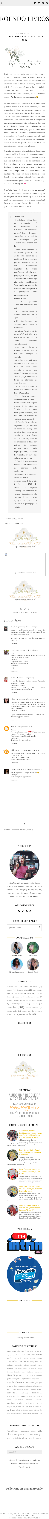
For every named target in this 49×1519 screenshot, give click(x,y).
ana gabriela (19, 1435)
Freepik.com (24, 1467)
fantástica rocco (19, 1372)
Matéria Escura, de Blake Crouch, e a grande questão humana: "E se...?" (29, 1207)
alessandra (25, 1431)
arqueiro (38, 1351)
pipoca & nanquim (35, 1396)
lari (18, 1438)
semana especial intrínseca (32, 1011)
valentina (14, 1413)
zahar (40, 1413)
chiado (39, 1358)
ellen (36, 1435)
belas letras (31, 1355)
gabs (40, 1435)
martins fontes (26, 1386)
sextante (25, 1407)
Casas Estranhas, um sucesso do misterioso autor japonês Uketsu (30, 1171)
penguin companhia (20, 1396)
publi (35, 1004)
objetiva (28, 1393)
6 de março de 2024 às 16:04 (24, 727)
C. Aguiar (14, 627)
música (9, 1000)
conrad (40, 1365)
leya (19, 1386)
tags (10, 1014)
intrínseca (18, 1382)
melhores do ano (32, 997)
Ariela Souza (15, 750)
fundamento (38, 1372)
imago (9, 1382)
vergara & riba (22, 1413)
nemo (9, 1389)
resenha (11, 1007)
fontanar (30, 1372)
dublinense (18, 1368)
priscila (31, 1438)
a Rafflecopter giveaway (13, 519)
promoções (16, 1003)
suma (31, 1406)
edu (31, 1435)
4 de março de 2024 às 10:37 (27, 627)
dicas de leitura (23, 990)
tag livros (11, 1410)
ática (8, 1417)
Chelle (13, 678)
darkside (10, 1368)
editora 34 (26, 1368)
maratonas (18, 997)
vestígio (35, 1413)
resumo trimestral (32, 1008)
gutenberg (20, 1379)
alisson (33, 1431)
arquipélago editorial (13, 1355)
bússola (32, 1358)
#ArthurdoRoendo (12, 986)
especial (10, 993)
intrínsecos (30, 1383)
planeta (9, 1400)
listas (29, 993)
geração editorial (36, 1375)
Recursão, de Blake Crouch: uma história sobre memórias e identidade (30, 1152)
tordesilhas (24, 1410)
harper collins (37, 1379)
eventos (21, 993)
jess (13, 1438)
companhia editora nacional (25, 1365)
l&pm (15, 1386)
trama (31, 1410)
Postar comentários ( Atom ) (22, 830)
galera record (22, 1375)
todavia (18, 1410)
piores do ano (37, 1000)
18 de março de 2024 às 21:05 (32, 769)
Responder (14, 643)
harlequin (27, 1379)
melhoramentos (37, 1386)
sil (40, 1438)
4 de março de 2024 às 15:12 (29, 650)
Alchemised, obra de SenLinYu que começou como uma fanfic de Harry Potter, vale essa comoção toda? (30, 1134)
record (26, 1403)
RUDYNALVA (15, 650)
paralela (35, 1392)
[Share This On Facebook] (20, 609)
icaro (8, 1438)
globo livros (11, 1379)
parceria (25, 1000)
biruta (26, 1358)
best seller (17, 1358)
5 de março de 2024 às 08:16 (28, 699)
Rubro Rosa (14, 699)
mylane (23, 1438)
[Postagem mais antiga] (43, 824)
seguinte (17, 1406)
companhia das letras (18, 1361)
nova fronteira (18, 1389)
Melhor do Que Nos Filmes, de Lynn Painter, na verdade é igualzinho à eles (30, 1188)
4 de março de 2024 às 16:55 (25, 678)
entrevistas (36, 990)
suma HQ (38, 1407)
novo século (20, 1393)
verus (29, 1413)
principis (39, 1400)
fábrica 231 (11, 1375)
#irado (9, 1351)
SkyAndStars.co (34, 1518)
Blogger (30, 1516)
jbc (37, 1383)
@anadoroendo (26, 321)
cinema (9, 990)
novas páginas (30, 1389)
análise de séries (30, 987)
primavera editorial (24, 1400)
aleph (14, 1351)
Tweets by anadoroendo (25, 1338)
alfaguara (20, 1351)
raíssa (37, 1438)
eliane (12, 727)
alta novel (30, 1351)
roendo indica (12, 1011)
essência (33, 1368)
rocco (32, 1403)
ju (16, 1438)
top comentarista (28, 613)
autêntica (23, 1355)
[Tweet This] (24, 609)
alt (26, 1351)
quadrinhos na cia (14, 1403)
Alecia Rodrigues (16, 769)
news (17, 1000)
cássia (27, 1435)
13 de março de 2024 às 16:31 (29, 750)
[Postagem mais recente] (6, 824)
